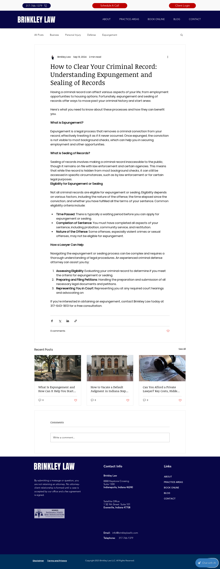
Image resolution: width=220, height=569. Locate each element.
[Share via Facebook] (51, 320)
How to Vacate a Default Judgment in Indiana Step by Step (108, 389)
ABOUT (168, 476)
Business (54, 34)
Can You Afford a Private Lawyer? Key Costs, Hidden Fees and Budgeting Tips (161, 389)
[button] (181, 34)
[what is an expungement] (57, 368)
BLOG (167, 493)
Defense (91, 34)
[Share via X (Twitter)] (59, 320)
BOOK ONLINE (171, 487)
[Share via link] (75, 320)
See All (182, 349)
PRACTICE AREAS (173, 482)
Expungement (109, 34)
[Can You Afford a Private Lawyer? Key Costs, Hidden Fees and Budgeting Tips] (162, 368)
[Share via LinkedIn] (67, 320)
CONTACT (170, 498)
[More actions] (168, 57)
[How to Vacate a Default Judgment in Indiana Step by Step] (110, 368)
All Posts (38, 34)
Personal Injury (73, 34)
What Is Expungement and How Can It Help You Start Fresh (56, 389)
